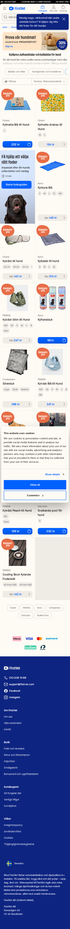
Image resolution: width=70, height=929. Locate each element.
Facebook (14, 691)
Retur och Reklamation (17, 755)
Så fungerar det (12, 793)
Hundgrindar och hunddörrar (46, 71)
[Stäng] (63, 18)
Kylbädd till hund (48, 261)
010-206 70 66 (17, 677)
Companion (54, 607)
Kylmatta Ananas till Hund (50, 127)
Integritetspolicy (13, 825)
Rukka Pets (43, 615)
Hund (13, 27)
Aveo (39, 607)
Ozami (13, 607)
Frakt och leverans (14, 748)
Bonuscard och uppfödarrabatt (21, 774)
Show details (52, 474)
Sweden (18, 863)
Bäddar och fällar (16, 71)
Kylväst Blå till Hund (50, 383)
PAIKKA (26, 607)
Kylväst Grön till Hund (16, 320)
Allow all (35, 484)
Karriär (7, 729)
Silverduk (8, 383)
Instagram (14, 697)
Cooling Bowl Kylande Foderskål (17, 576)
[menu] (4, 8)
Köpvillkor (9, 761)
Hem (5, 27)
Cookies (8, 837)
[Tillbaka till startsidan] (17, 8)
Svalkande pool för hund (50, 512)
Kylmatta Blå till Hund (16, 125)
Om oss (8, 716)
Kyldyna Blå (45, 188)
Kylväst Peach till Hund (17, 510)
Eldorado (25, 615)
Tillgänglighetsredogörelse (19, 844)
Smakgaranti (11, 767)
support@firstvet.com (21, 684)
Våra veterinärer (12, 723)
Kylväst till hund (13, 261)
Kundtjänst (10, 806)
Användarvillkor (12, 831)
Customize (33, 495)
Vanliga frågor (11, 799)
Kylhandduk (45, 320)
